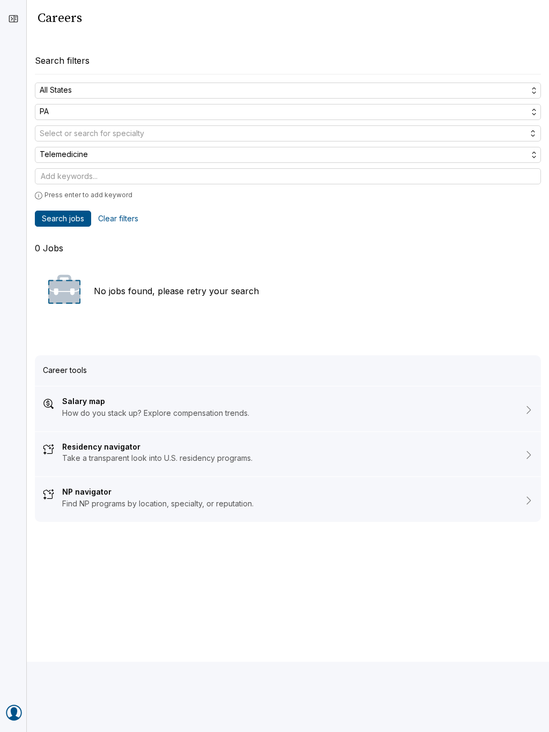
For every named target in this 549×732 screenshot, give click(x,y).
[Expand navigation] (13, 19)
